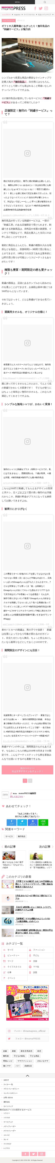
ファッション (39, 950)
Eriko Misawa (9, 378)
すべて (10, 950)
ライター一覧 (8, 1084)
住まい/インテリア (44, 14)
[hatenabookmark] (33, 822)
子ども (36, 955)
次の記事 (44, 846)
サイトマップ (8, 1106)
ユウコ (6, 483)
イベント (11, 978)
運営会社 (7, 1102)
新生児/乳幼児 (26, 1051)
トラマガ (7, 1117)
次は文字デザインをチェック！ (27, 770)
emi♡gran (7, 624)
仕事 (9, 972)
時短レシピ (7, 1061)
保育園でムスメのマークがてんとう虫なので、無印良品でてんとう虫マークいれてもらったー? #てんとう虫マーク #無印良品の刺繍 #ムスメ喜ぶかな (27, 368)
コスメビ (7, 1135)
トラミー (7, 1113)
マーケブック (8, 1122)
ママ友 (36, 967)
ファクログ (7, 1144)
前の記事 (10, 846)
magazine (17, 14)
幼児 (39, 1051)
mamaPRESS (6, 14)
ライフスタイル (29, 14)
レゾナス (7, 1148)
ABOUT (6, 1080)
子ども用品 (34, 1056)
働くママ (7, 1066)
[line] (43, 822)
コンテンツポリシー (10, 1093)
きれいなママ (42, 1061)
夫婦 (35, 961)
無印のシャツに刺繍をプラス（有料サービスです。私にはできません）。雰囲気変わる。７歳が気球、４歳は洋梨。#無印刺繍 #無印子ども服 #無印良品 (27, 473)
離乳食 (6, 1056)
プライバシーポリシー (11, 1089)
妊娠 (5, 1051)
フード (10, 961)
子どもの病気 (19, 1056)
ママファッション (24, 1061)
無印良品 (19, 82)
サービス (9, 836)
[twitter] (22, 822)
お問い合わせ (8, 1097)
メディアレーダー (10, 1126)
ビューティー (13, 955)
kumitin (6, 215)
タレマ (6, 1139)
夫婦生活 (28, 1066)
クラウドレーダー (10, 1131)
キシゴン (7, 741)
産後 (14, 1051)
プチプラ (22, 492)
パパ (17, 1066)
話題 (35, 972)
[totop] (27, 1076)
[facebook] (11, 822)
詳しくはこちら (16, 796)
